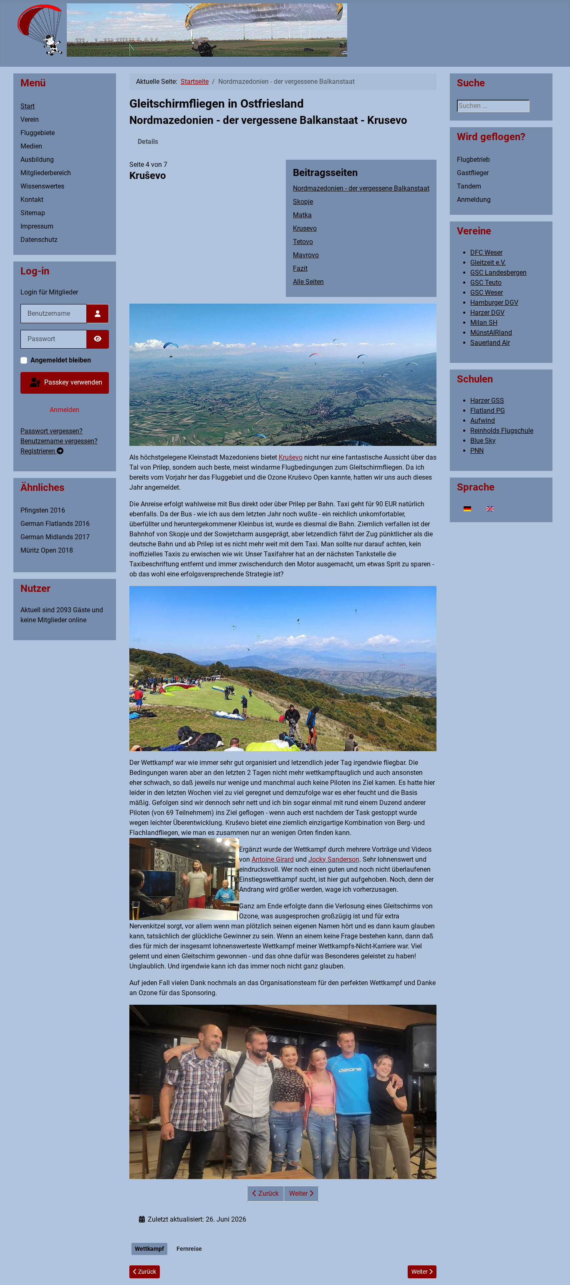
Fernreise (189, 1248)
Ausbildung (37, 159)
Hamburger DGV (494, 303)
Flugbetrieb (473, 159)
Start (27, 106)
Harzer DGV (487, 313)
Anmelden (64, 410)
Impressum (36, 226)
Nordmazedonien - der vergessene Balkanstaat (361, 188)
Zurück (268, 1193)
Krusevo (305, 228)
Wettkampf (149, 1248)
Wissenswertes (42, 186)
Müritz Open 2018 (46, 550)
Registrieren (38, 451)
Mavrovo (306, 255)
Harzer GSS (487, 401)
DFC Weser (486, 252)
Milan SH (483, 323)
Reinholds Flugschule (501, 431)
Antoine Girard (273, 859)
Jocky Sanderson (333, 859)
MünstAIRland (491, 333)
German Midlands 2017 (55, 537)
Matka (302, 215)
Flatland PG (487, 411)
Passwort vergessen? (51, 431)
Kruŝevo (291, 457)
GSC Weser (486, 293)
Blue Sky (483, 441)
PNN (477, 451)
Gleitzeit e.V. (488, 263)
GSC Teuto (486, 283)
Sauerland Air (490, 343)
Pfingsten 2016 (42, 510)
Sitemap (32, 213)
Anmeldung (474, 200)
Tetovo (303, 242)
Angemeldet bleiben (60, 360)
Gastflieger (473, 173)
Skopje (303, 202)
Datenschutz (39, 240)
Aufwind (482, 421)
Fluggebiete (37, 133)
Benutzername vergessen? (59, 441)
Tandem (469, 186)
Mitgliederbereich (45, 173)
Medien (31, 146)
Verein (29, 119)
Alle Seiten (308, 282)
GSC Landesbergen (498, 273)
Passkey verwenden (72, 382)
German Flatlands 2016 (55, 524)
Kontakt (31, 200)
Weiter (299, 1193)
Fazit (300, 268)
